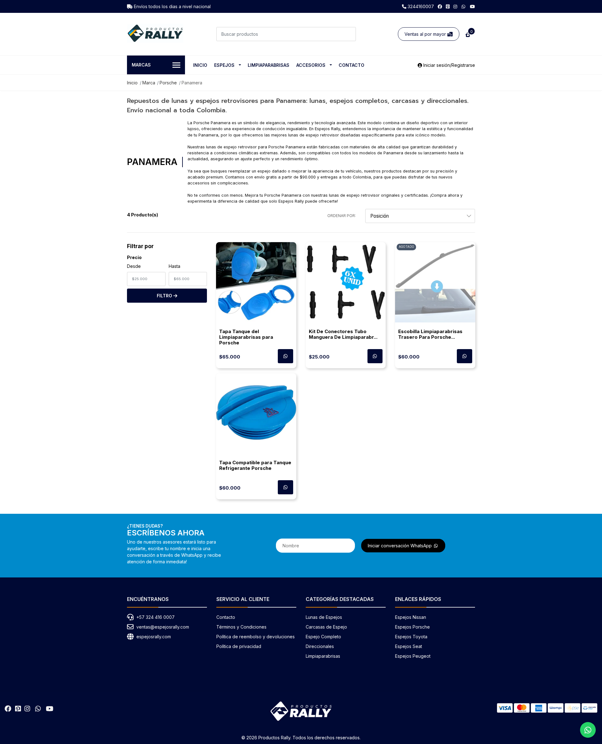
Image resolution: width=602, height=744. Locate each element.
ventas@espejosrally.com (162, 627)
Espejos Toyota (411, 636)
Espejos (224, 65)
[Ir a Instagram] (455, 6)
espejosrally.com (153, 636)
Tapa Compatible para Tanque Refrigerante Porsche (255, 465)
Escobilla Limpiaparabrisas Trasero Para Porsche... (430, 334)
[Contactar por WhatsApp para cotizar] (285, 356)
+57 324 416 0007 (155, 617)
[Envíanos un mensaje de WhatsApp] (588, 730)
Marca (148, 82)
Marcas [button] (141, 64)
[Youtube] (472, 6)
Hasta (174, 266)
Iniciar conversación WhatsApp (400, 545)
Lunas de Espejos (324, 617)
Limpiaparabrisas (268, 65)
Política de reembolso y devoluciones (255, 636)
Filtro (165, 295)
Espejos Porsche (412, 627)
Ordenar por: (341, 215)
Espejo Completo (323, 636)
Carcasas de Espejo (326, 627)
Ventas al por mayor (425, 34)
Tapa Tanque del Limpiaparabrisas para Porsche (246, 337)
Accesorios (310, 65)
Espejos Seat (408, 646)
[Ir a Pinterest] (448, 6)
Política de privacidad (238, 646)
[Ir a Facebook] (440, 6)
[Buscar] (349, 34)
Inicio (200, 65)
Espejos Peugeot (412, 656)
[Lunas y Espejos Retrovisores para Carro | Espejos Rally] (155, 33)
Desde (134, 266)
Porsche (168, 82)
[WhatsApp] (464, 6)
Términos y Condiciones (241, 627)
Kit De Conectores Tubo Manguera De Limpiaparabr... (343, 334)
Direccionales (320, 646)
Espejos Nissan (410, 617)
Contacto (351, 65)
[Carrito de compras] (467, 34)
